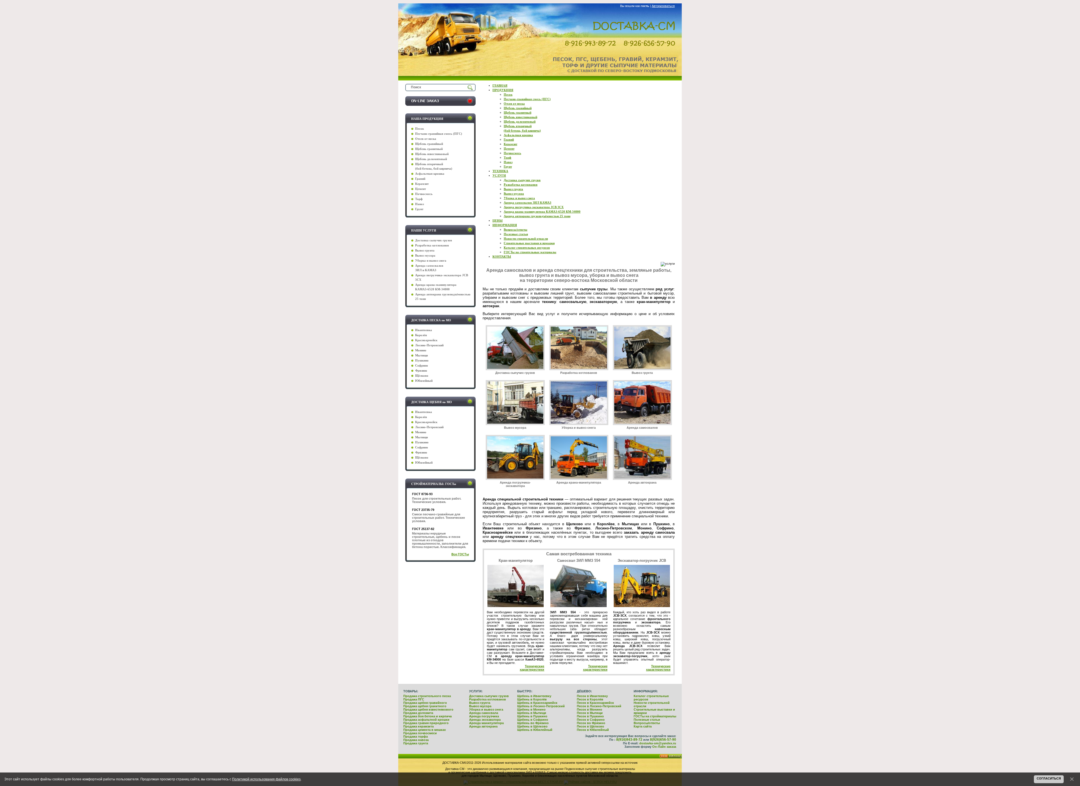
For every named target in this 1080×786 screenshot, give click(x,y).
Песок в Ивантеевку (592, 696)
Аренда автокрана (642, 482)
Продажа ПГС (413, 699)
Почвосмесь (424, 194)
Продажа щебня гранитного (424, 706)
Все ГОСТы (460, 554)
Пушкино (422, 360)
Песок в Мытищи (590, 713)
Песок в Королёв (590, 699)
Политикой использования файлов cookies (266, 779)
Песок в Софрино (591, 719)
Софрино (421, 365)
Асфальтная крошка (429, 173)
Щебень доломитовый (431, 159)
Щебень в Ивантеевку (534, 696)
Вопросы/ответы (647, 723)
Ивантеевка (423, 330)
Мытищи (421, 355)
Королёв (421, 335)
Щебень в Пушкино (532, 716)
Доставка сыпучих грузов (515, 372)
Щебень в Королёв (532, 699)
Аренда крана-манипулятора (578, 482)
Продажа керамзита (418, 726)
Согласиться (1049, 778)
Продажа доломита (418, 713)
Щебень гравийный (429, 143)
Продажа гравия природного (426, 723)
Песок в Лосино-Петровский (599, 706)
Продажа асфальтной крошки (426, 719)
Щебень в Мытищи (531, 713)
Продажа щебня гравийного (425, 702)
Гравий (420, 178)
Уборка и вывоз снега (579, 427)
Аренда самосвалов (642, 427)
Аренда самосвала (483, 713)
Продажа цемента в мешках (424, 729)
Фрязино (421, 370)
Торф (419, 199)
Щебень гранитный (429, 149)
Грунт (419, 209)
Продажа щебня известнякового (428, 709)
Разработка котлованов (578, 372)
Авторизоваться (663, 6)
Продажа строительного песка (427, 696)
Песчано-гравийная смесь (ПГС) (438, 133)
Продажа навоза (416, 740)
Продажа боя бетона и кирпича (427, 716)
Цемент (420, 188)
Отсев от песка (425, 138)
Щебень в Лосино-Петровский (541, 706)
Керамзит (422, 183)
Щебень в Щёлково (532, 726)
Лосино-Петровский (429, 345)
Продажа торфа (415, 736)
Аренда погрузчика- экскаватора (515, 484)
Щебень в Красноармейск (537, 702)
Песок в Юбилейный (593, 729)
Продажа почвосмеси (420, 733)
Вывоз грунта (642, 372)
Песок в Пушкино (590, 716)
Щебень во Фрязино (533, 723)
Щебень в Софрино (532, 719)
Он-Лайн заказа (664, 746)
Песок (419, 128)
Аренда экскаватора (485, 719)
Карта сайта (643, 726)
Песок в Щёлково (590, 726)
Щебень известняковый (432, 154)
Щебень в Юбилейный (534, 729)
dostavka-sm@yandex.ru (657, 743)
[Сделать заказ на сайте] (440, 104)
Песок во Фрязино (591, 723)
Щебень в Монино (531, 709)
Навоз (419, 204)
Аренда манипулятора (486, 723)
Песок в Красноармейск (595, 702)
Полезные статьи (647, 719)
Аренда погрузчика (484, 716)
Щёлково (421, 375)
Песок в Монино (589, 709)
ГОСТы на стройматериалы (655, 716)
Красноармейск (426, 340)
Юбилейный (424, 380)
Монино (420, 350)
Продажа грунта (415, 743)
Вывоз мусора (515, 427)
